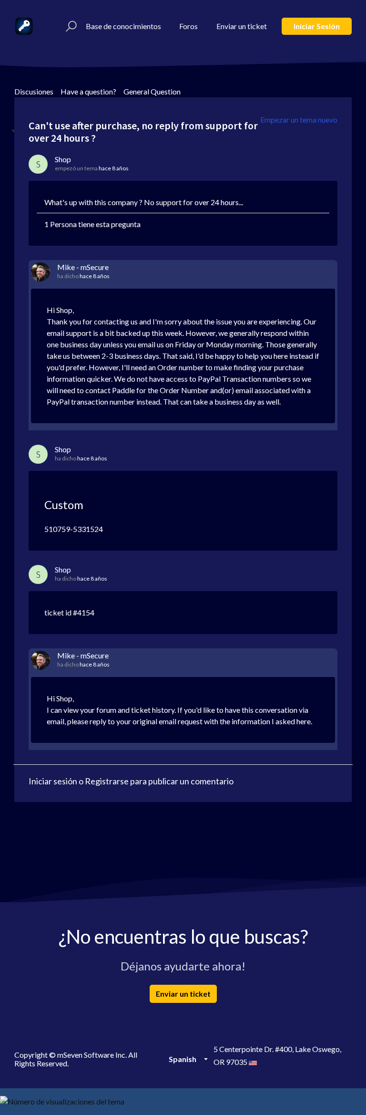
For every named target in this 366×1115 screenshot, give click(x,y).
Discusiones (33, 91)
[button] (70, 26)
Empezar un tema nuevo (298, 119)
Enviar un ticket (241, 26)
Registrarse (107, 781)
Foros (188, 26)
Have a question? (88, 91)
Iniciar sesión (317, 26)
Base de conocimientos (123, 26)
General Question (152, 91)
